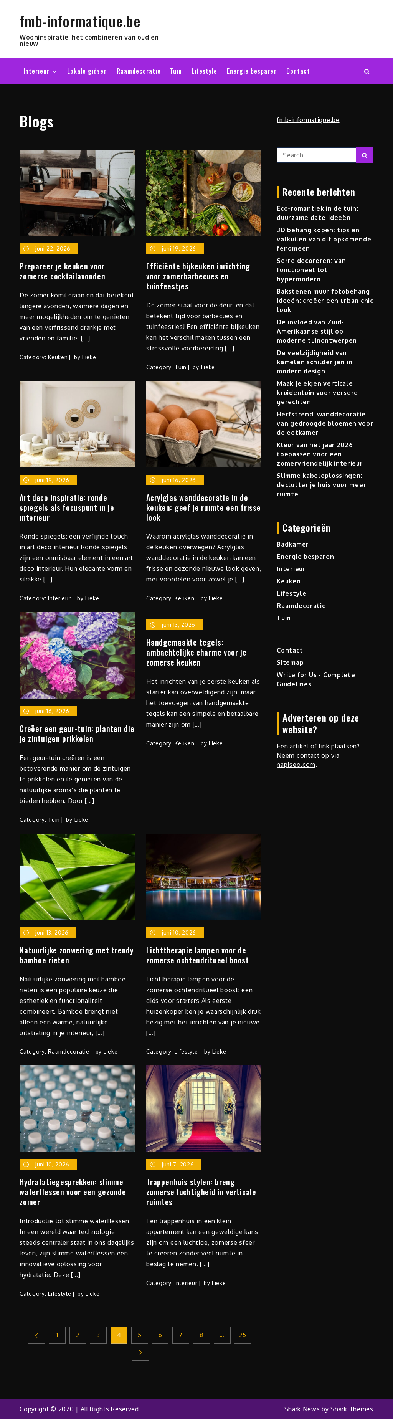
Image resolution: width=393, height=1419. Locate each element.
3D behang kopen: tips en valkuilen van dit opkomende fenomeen (324, 239)
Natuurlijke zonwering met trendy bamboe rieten (76, 955)
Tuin (176, 71)
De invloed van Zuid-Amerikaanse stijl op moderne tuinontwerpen (317, 331)
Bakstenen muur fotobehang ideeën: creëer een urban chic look (325, 300)
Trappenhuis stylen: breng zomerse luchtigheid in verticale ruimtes (201, 1192)
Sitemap (290, 662)
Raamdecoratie (139, 71)
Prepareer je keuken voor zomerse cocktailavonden (62, 271)
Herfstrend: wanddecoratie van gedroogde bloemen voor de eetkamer (325, 423)
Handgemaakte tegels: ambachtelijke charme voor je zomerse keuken (196, 652)
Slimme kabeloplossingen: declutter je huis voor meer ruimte (321, 485)
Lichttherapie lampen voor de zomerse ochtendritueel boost (197, 955)
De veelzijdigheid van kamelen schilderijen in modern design (314, 362)
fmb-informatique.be (80, 20)
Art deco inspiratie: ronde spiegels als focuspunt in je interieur (67, 507)
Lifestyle (204, 71)
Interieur (36, 71)
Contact (298, 71)
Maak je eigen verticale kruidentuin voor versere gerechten (317, 393)
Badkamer (293, 544)
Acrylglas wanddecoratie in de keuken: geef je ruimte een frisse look (203, 507)
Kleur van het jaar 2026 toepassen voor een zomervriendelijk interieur (320, 454)
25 (242, 1335)
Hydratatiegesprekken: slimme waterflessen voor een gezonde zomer (73, 1192)
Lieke (89, 357)
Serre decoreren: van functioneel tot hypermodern (311, 270)
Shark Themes (351, 1409)
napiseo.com (296, 764)
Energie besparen (252, 71)
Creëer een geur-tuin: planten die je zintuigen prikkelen (77, 733)
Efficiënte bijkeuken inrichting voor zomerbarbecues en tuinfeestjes (198, 276)
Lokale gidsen (87, 71)
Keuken (58, 357)
